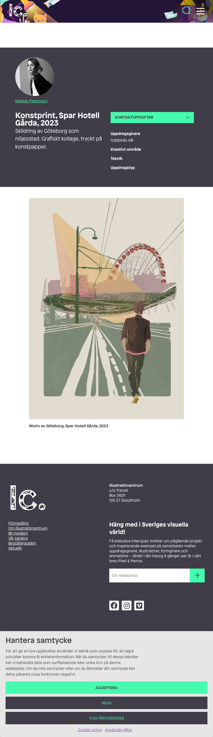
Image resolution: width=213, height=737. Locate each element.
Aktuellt (15, 548)
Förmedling (18, 523)
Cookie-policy (90, 730)
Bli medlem (18, 533)
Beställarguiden (22, 543)
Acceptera (106, 687)
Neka (106, 702)
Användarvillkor (118, 730)
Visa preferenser (106, 718)
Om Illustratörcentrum (27, 528)
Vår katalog (18, 538)
